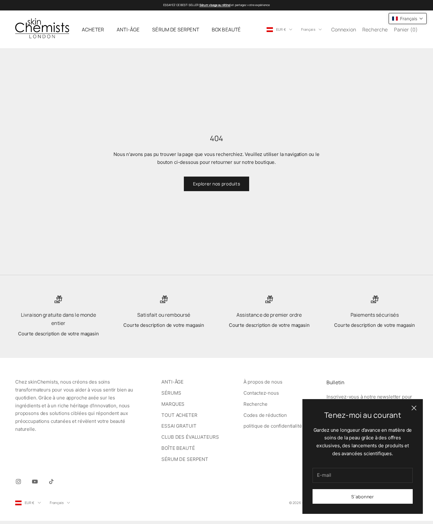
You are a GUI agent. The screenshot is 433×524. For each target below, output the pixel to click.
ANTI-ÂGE (128, 29)
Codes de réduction (265, 415)
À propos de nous (262, 382)
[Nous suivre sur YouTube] (35, 481)
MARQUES (172, 404)
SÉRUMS (171, 393)
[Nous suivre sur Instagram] (18, 481)
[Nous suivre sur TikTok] (51, 481)
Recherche (255, 404)
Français (308, 29)
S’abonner (362, 497)
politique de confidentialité (272, 426)
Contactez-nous (261, 393)
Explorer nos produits (216, 184)
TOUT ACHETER (179, 415)
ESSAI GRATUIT (178, 426)
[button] (407, 18)
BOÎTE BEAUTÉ (178, 448)
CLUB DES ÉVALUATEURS (190, 437)
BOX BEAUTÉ (226, 29)
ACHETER (93, 29)
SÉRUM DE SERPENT (175, 29)
